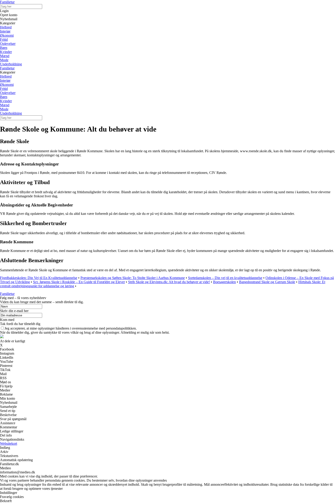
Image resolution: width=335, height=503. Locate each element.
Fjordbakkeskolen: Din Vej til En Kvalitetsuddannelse (38, 278)
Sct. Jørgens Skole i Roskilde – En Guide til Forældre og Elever (79, 282)
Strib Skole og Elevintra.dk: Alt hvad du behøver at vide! (169, 282)
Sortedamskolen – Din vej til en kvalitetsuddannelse (225, 278)
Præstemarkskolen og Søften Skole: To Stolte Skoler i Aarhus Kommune (132, 278)
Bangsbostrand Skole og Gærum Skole (267, 282)
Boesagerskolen (224, 282)
